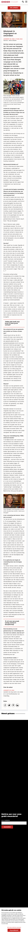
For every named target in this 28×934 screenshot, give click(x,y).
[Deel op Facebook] (5, 705)
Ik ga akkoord (14, 930)
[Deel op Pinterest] (13, 705)
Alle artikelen (14, 8)
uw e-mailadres (5, 820)
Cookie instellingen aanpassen (15, 927)
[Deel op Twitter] (9, 705)
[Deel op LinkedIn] (17, 705)
